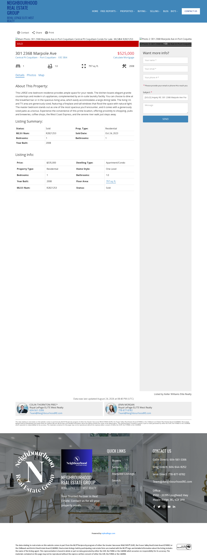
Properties (126, 11)
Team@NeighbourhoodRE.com (46, 413)
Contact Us (191, 11)
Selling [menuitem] (154, 11)
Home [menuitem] (95, 11)
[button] (191, 11)
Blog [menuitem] (165, 11)
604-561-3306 (37, 410)
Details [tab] (20, 75)
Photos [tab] (31, 75)
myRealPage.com (108, 533)
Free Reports (108, 11)
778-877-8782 (125, 410)
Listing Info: (24, 154)
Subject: (146, 92)
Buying (141, 11)
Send (166, 119)
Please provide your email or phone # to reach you (166, 85)
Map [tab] (41, 75)
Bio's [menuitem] (173, 11)
